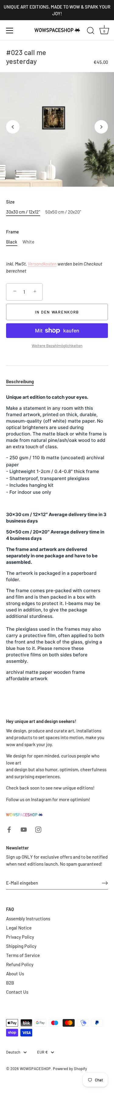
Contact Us (17, 992)
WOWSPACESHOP (35, 1068)
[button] (12, 127)
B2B (10, 982)
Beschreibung (20, 381)
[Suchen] (90, 31)
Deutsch (13, 1052)
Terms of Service (23, 955)
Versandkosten (42, 263)
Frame (12, 231)
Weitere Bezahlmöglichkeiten (57, 345)
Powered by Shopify (70, 1068)
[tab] (23, 381)
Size (10, 201)
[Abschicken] (105, 883)
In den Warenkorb (57, 312)
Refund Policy (19, 964)
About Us (15, 973)
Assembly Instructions (28, 918)
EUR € (42, 1052)
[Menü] (9, 30)
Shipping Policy (21, 946)
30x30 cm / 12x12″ (23, 212)
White (28, 241)
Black (11, 241)
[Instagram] (38, 828)
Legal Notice (19, 927)
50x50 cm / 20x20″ (63, 212)
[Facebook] (9, 828)
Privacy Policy (20, 937)
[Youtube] (24, 828)
